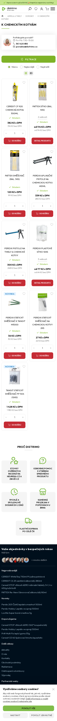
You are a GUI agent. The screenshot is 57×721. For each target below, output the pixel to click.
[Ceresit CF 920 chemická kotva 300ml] (14, 91)
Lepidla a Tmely (14, 16)
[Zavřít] (53, 689)
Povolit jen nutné (41, 715)
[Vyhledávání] (30, 9)
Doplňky (30, 16)
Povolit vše (28, 708)
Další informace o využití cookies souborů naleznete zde (25, 700)
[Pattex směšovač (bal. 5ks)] (14, 160)
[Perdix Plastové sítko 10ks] (42, 233)
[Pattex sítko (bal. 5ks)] (42, 91)
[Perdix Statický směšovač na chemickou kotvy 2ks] (42, 302)
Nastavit (15, 715)
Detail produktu (42, 141)
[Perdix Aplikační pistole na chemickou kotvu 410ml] (42, 160)
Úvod (2, 16)
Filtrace (30, 59)
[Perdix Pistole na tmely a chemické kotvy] (14, 233)
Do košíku (16, 141)
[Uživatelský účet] (42, 9)
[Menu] (53, 9)
